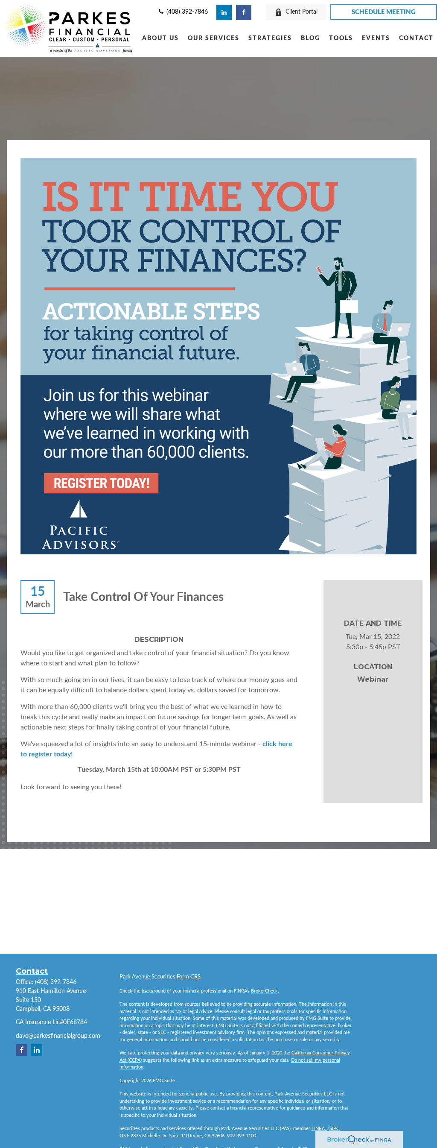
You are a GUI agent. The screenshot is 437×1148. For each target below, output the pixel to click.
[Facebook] (243, 12)
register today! (51, 754)
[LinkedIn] (224, 12)
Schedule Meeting (384, 12)
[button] (160, 38)
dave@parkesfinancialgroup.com (58, 1036)
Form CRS (189, 977)
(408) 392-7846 (186, 12)
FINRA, (319, 1128)
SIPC (335, 1128)
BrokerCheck (264, 991)
